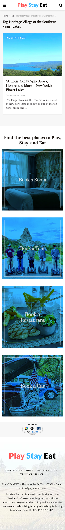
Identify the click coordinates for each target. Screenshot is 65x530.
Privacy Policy (47, 470)
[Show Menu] (4, 5)
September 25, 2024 (16, 95)
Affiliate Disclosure (19, 470)
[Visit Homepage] (32, 5)
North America (16, 38)
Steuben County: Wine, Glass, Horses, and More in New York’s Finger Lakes (29, 85)
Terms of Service (32, 474)
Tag (12, 15)
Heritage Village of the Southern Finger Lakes (36, 15)
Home (5, 15)
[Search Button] (60, 5)
